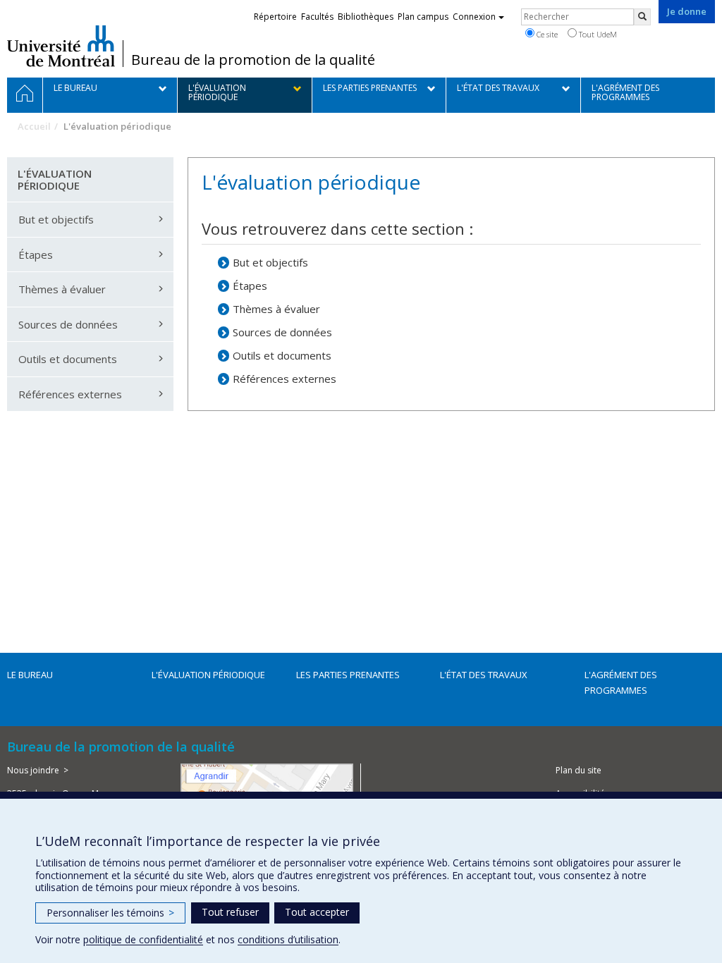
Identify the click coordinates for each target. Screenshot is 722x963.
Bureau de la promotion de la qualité (253, 60)
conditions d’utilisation (288, 939)
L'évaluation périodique (208, 674)
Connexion (474, 17)
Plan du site (578, 770)
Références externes (284, 379)
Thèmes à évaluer (276, 309)
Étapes (250, 285)
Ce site (546, 34)
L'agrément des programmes (621, 682)
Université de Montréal (61, 46)
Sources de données (282, 332)
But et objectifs (270, 262)
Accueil (34, 126)
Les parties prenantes (348, 674)
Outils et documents (282, 355)
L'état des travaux (483, 674)
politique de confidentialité (143, 939)
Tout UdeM (597, 34)
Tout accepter (317, 912)
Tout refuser (230, 912)
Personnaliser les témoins (110, 912)
